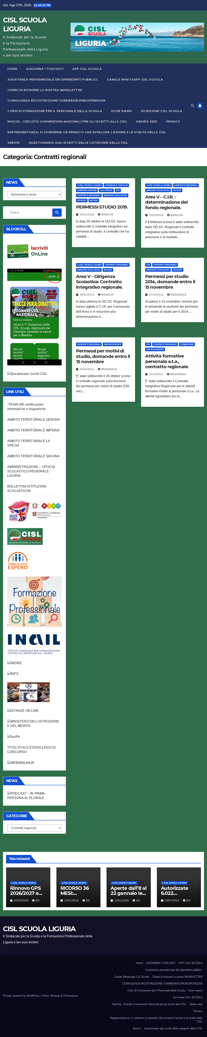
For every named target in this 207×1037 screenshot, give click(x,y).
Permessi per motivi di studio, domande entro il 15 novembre (103, 356)
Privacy (173, 121)
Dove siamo (121, 111)
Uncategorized (112, 344)
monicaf (107, 214)
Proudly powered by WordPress (22, 995)
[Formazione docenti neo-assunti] (14, 663)
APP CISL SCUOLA (87, 69)
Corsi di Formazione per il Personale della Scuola (54, 111)
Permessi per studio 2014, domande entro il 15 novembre (170, 282)
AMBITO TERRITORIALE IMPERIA (33, 430)
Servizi (13, 143)
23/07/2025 (172, 900)
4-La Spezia (106, 190)
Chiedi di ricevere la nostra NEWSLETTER (44, 90)
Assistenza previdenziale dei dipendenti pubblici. (52, 79)
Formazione (187, 344)
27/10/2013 (156, 294)
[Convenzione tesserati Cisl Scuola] (34, 510)
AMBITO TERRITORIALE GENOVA (33, 419)
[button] (192, 105)
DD (38, 900)
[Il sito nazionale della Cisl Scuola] (25, 536)
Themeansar (70, 995)
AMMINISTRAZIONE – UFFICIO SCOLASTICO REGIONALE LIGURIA (31, 471)
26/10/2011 (87, 369)
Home (12, 69)
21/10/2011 (156, 374)
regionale (179, 294)
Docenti (81, 200)
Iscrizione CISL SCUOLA (161, 111)
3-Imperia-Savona (87, 190)
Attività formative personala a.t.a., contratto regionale (166, 361)
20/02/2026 (21, 900)
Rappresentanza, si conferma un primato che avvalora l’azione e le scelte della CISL (86, 132)
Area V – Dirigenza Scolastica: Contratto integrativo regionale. (99, 282)
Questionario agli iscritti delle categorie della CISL (78, 143)
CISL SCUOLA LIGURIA (39, 929)
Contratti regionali (88, 195)
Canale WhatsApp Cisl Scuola (135, 79)
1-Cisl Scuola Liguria (89, 185)
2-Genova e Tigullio (116, 185)
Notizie (94, 200)
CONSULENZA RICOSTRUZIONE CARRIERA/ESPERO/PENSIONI (56, 100)
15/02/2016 (156, 215)
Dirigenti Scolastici (115, 195)
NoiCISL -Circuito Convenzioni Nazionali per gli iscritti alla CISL (67, 121)
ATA (118, 190)
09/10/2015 (87, 294)
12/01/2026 (72, 900)
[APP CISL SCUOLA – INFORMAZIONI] (34, 317)
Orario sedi (146, 121)
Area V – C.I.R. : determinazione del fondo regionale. (166, 202)
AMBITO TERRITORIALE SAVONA (33, 456)
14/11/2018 (87, 214)
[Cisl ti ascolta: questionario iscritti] (27, 373)
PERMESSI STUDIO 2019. (102, 207)
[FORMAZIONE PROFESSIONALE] (34, 602)
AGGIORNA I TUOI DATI (44, 69)
